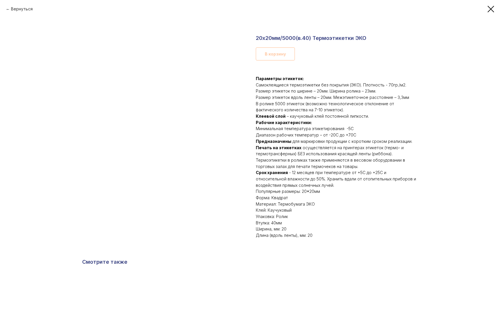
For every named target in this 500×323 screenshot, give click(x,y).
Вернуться (22, 8)
